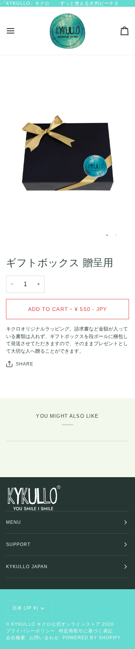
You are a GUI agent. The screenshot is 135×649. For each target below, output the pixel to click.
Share (24, 364)
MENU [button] (13, 522)
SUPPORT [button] (18, 544)
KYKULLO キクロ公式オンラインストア (55, 624)
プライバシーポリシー (30, 631)
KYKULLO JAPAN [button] (27, 566)
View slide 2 (115, 235)
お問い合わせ (43, 637)
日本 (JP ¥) (25, 608)
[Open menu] (17, 31)
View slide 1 (107, 235)
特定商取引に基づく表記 (86, 631)
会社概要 (16, 637)
